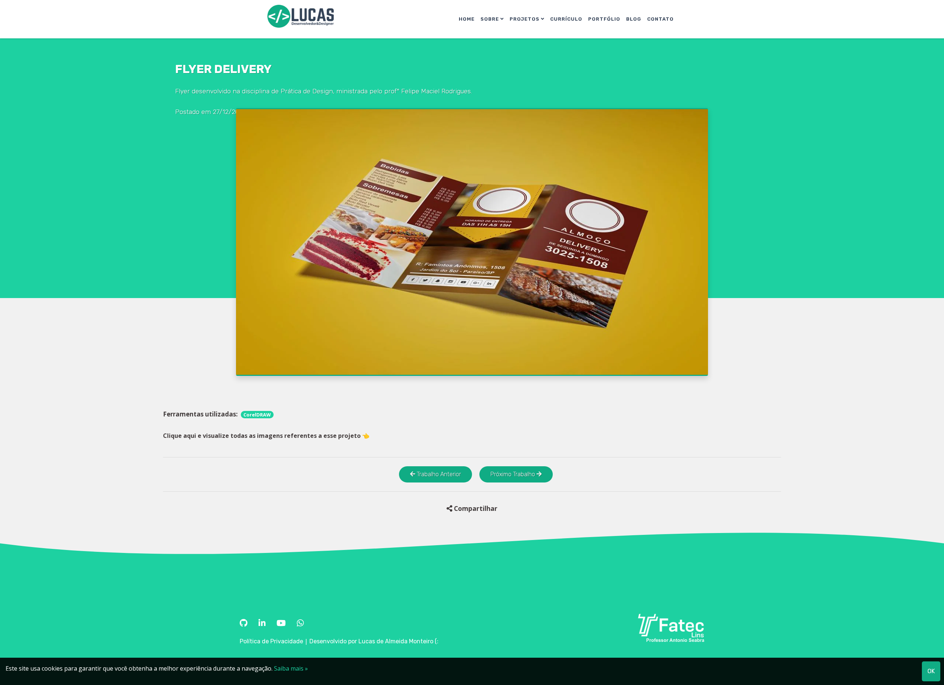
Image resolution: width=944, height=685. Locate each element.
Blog (633, 19)
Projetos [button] (525, 19)
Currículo (566, 19)
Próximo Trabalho (513, 474)
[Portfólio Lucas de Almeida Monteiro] (300, 16)
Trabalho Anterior (438, 474)
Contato (660, 19)
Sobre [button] (490, 19)
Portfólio (604, 19)
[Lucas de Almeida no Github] (244, 623)
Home (467, 19)
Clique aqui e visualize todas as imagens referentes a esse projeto (266, 436)
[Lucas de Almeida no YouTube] (282, 623)
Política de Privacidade (271, 641)
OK (931, 671)
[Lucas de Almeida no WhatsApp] (300, 623)
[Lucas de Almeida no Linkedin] (262, 623)
